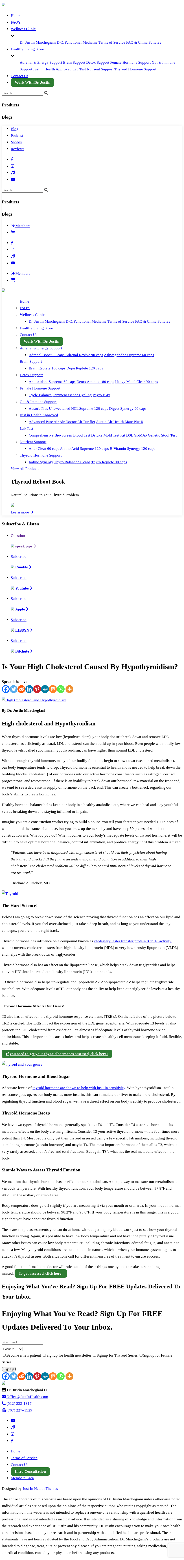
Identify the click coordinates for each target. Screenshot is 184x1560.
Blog (14, 129)
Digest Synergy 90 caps (128, 408)
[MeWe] (45, 689)
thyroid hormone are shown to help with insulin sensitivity (79, 1088)
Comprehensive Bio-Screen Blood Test (59, 435)
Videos (16, 142)
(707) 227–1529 (19, 1410)
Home (15, 16)
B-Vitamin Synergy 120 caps (132, 448)
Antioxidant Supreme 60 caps (52, 382)
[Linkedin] (29, 689)
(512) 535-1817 (19, 1403)
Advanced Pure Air (44, 422)
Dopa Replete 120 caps (84, 368)
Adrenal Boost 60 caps (47, 355)
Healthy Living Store (27, 49)
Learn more (20, 512)
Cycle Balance (40, 395)
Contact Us (19, 76)
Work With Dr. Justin (32, 82)
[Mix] (53, 689)
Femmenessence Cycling (72, 395)
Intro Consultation (30, 1471)
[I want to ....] (92, 1349)
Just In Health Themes (40, 1488)
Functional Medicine (81, 42)
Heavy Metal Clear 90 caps (136, 382)
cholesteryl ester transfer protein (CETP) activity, (133, 941)
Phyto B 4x (101, 395)
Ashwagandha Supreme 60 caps (129, 355)
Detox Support (97, 62)
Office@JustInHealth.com (27, 1397)
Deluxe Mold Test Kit (108, 435)
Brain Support (74, 62)
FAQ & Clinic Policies (143, 42)
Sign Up (9, 1369)
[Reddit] (21, 689)
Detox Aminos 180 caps (95, 382)
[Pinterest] (37, 689)
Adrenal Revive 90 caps (84, 355)
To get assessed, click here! (41, 1273)
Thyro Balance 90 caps (72, 462)
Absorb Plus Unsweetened (49, 408)
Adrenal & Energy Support (41, 62)
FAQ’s (16, 22)
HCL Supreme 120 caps (89, 408)
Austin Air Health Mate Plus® (119, 422)
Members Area (22, 1478)
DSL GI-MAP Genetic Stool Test (151, 435)
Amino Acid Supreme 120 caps (84, 448)
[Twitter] (14, 689)
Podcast (17, 135)
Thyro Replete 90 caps (109, 462)
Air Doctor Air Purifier (77, 422)
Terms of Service (112, 42)
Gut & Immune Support (38, 402)
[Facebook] (6, 689)
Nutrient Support (100, 69)
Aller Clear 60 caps (44, 448)
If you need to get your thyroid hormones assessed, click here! (57, 1054)
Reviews (17, 149)
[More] (69, 689)
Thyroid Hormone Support (135, 69)
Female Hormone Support (130, 62)
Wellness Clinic (23, 29)
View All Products (25, 468)
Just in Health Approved (52, 69)
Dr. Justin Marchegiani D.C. (42, 42)
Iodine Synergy (41, 462)
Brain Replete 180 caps (47, 368)
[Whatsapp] (61, 689)
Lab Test (79, 69)
